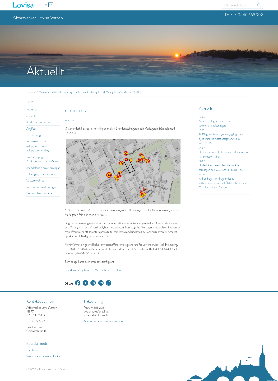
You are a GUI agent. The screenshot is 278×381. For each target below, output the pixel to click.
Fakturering (33, 135)
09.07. (202, 148)
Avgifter (31, 128)
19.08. (202, 117)
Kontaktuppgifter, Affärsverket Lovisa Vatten (42, 159)
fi (46, 4)
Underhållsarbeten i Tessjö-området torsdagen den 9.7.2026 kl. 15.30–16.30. (222, 167)
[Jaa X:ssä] (85, 283)
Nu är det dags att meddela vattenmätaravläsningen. (214, 123)
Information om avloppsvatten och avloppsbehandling (37, 146)
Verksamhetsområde (39, 193)
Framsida (30, 92)
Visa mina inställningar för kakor (44, 356)
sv (50, 4)
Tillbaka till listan (77, 111)
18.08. (202, 130)
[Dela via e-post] (101, 283)
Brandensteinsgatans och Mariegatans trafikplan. (93, 270)
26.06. (202, 174)
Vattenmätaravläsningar (41, 187)
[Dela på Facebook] (78, 283)
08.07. (202, 161)
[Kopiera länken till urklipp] (108, 283)
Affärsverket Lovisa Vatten (38, 17)
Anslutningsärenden (38, 122)
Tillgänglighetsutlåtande (41, 174)
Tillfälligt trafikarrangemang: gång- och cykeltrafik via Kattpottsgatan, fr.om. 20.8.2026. (221, 138)
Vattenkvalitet (35, 180)
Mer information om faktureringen (104, 321)
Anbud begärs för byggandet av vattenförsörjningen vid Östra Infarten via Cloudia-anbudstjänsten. (222, 183)
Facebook (32, 350)
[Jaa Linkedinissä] (93, 283)
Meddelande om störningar (43, 167)
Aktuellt (31, 115)
